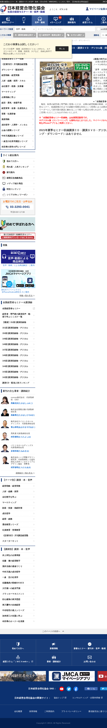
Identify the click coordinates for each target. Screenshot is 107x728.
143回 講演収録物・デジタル (15, 372)
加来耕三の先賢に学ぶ (12, 616)
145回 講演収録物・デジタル (15, 361)
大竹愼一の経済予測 (11, 588)
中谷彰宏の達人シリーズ (13, 610)
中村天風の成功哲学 (11, 572)
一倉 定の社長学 (10, 577)
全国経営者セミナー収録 (12, 59)
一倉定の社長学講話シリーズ (15, 141)
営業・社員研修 (9, 114)
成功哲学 (6, 513)
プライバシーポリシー (71, 711)
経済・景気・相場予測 (12, 103)
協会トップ (59, 698)
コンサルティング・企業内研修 (86, 698)
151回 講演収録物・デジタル (15, 328)
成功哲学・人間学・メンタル (15, 125)
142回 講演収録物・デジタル (15, 377)
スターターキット (10, 541)
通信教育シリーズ (10, 524)
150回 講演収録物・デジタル (15, 333)
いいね (92, 689)
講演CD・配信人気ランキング (15, 383)
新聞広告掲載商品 (15, 178)
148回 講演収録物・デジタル (15, 344)
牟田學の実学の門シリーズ (13, 147)
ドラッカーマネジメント (13, 594)
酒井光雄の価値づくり (12, 566)
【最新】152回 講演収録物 (14, 322)
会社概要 (18, 711)
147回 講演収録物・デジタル (15, 350)
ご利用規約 (49, 711)
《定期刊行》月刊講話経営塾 (15, 64)
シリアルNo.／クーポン (17, 194)
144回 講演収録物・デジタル (15, 366)
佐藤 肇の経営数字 (11, 561)
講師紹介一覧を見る (25, 473)
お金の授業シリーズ (11, 130)
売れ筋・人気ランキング (18, 167)
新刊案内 (11, 172)
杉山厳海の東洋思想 (11, 599)
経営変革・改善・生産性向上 (15, 108)
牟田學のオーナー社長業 (13, 621)
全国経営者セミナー (11, 308)
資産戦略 (6, 119)
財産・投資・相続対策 (12, 508)
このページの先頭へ (53, 631)
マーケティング (9, 92)
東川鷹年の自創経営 (11, 605)
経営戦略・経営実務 (11, 75)
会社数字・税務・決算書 (12, 86)
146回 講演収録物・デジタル (15, 355)
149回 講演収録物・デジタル (15, 339)
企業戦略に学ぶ (9, 97)
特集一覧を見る (27, 295)
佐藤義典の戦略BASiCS (13, 583)
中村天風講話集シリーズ (12, 136)
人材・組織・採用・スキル (13, 81)
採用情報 (33, 711)
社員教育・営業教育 (11, 530)
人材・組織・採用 (10, 491)
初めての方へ (13, 161)
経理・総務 (7, 519)
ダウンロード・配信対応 (12, 70)
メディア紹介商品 (12, 183)
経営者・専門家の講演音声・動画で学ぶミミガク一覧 (16, 315)
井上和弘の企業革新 (11, 555)
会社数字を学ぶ (9, 497)
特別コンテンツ (14, 189)
